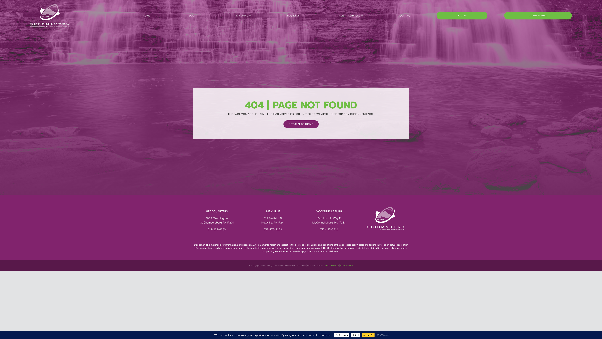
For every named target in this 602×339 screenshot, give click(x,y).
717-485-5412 (329, 229)
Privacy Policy (346, 265)
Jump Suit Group (331, 265)
